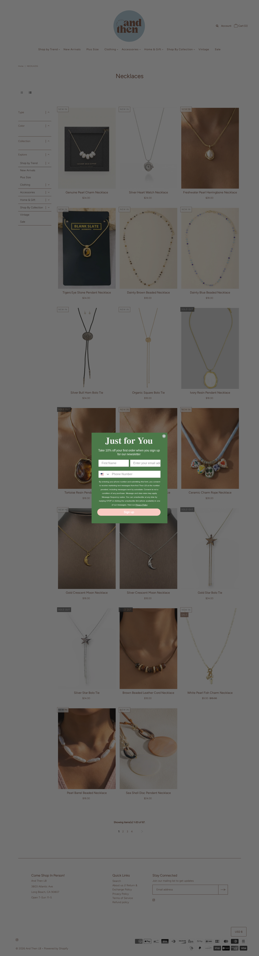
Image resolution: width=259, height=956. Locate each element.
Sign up (129, 512)
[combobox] (104, 474)
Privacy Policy (142, 505)
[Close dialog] (164, 436)
